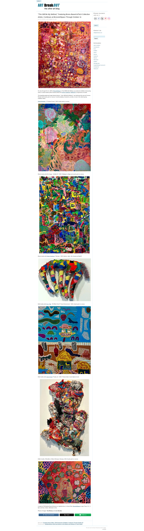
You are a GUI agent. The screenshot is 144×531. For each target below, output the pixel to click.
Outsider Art (96, 56)
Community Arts (96, 47)
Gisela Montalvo (42, 101)
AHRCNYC (73, 92)
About (38, 1)
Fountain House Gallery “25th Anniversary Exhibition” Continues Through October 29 (63, 522)
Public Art (95, 57)
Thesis (104, 527)
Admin (104, 529)
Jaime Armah (49, 376)
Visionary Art (96, 68)
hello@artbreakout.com (98, 32)
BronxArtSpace (57, 91)
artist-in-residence (97, 45)
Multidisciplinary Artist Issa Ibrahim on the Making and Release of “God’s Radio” (64, 524)
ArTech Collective (66, 92)
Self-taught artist (97, 63)
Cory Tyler (48, 304)
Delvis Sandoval (51, 256)
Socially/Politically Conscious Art (99, 65)
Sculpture (95, 61)
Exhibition (95, 50)
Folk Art (95, 52)
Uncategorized (96, 66)
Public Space (96, 59)
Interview (95, 54)
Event (95, 48)
